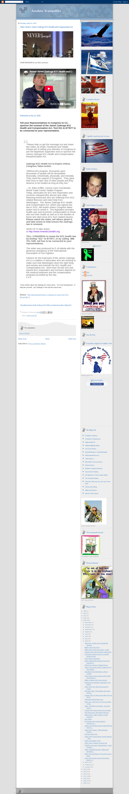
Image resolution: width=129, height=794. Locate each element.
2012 (85, 774)
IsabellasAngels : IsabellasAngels (96, 452)
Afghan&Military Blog (92, 445)
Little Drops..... (90, 458)
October (87, 627)
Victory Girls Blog (91, 487)
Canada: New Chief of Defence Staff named (98, 652)
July (86, 634)
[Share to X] (46, 312)
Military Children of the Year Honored (96, 680)
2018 (85, 613)
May (86, 638)
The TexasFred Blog (91, 478)
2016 (85, 618)
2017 (85, 615)
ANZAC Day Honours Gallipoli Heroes (96, 665)
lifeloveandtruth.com (92, 455)
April (86, 641)
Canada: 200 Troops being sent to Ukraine (98, 710)
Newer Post (22, 339)
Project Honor (89, 465)
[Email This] (41, 312)
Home (47, 339)
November (88, 625)
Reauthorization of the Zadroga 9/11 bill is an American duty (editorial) (46, 305)
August (87, 631)
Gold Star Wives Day (91, 734)
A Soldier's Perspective (92, 439)
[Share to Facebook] (49, 312)
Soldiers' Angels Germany (93, 468)
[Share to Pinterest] (51, 312)
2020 (85, 611)
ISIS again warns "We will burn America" (97, 712)
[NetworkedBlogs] (97, 380)
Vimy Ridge (88, 719)
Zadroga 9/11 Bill (31, 315)
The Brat (89, 275)
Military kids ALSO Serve (92, 647)
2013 (85, 771)
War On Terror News (91, 493)
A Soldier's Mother (91, 435)
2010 (85, 778)
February (88, 764)
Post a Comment (24, 333)
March (87, 762)
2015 (85, 620)
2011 (85, 776)
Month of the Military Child (92, 741)
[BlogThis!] (44, 312)
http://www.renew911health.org (44, 231)
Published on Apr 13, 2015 (30, 115)
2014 (85, 769)
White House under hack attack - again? (97, 650)
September (88, 629)
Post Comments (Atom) (37, 344)
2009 (85, 781)
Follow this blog (97, 384)
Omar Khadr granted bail (92, 658)
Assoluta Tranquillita (46, 11)
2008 (85, 783)
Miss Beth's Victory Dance (93, 462)
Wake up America (91, 490)
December (88, 622)
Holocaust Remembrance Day (94, 699)
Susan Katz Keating (91, 472)
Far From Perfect (90, 449)
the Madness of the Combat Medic (96, 475)
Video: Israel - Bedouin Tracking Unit (96, 743)
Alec (88, 272)
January (87, 767)
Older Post (72, 339)
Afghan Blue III (90, 442)
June (86, 636)
